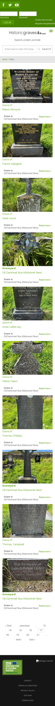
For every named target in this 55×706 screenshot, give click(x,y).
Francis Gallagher (12, 161)
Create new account (43, 20)
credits (27, 681)
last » (32, 639)
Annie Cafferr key (11, 324)
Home (4, 59)
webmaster (27, 700)
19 (17, 634)
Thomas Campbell (13, 542)
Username (5, 18)
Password (24, 18)
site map (28, 695)
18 (7, 634)
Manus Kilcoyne (11, 107)
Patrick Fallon (9, 379)
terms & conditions (27, 686)
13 (44, 625)
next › (19, 639)
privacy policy (28, 690)
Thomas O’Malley (12, 433)
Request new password (45, 24)
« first (8, 625)
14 (10, 630)
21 (38, 634)
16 (30, 630)
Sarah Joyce (9, 216)
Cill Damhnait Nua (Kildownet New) (22, 272)
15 (20, 630)
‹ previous (24, 625)
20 (27, 634)
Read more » (45, 116)
